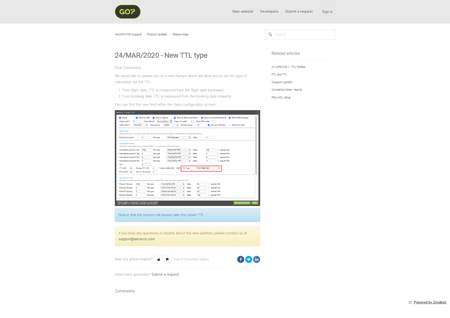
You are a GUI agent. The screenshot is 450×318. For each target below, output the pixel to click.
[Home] (128, 11)
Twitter (248, 259)
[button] (158, 259)
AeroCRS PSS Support (128, 34)
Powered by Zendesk (430, 302)
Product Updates (157, 34)
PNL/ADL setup (281, 97)
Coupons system (282, 82)
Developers (269, 11)
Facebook (240, 259)
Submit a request (299, 11)
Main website (242, 11)
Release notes (180, 34)
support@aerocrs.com (137, 239)
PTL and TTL (279, 74)
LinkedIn (256, 259)
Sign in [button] (327, 12)
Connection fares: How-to (287, 89)
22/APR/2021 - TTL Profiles (288, 67)
